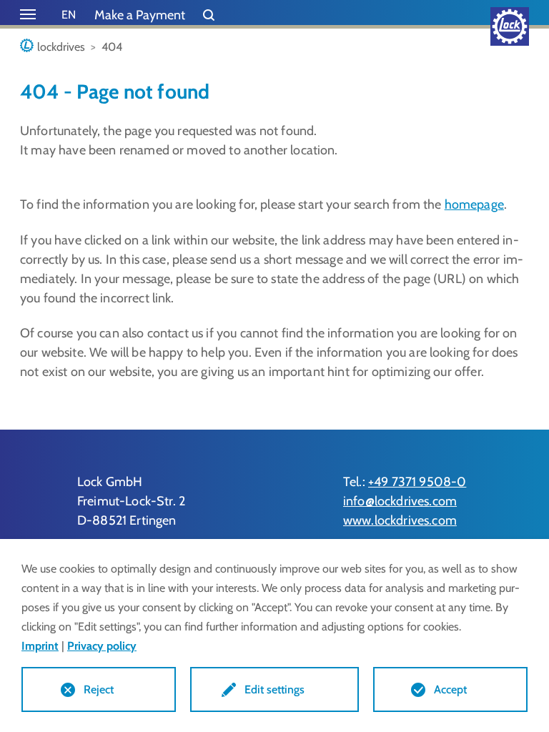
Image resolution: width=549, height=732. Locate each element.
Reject (99, 689)
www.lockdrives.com (400, 520)
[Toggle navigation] (28, 14)
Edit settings (274, 689)
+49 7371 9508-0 (417, 482)
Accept (450, 689)
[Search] (208, 15)
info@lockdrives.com (400, 501)
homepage (474, 204)
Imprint (40, 646)
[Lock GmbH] (509, 26)
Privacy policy (102, 646)
